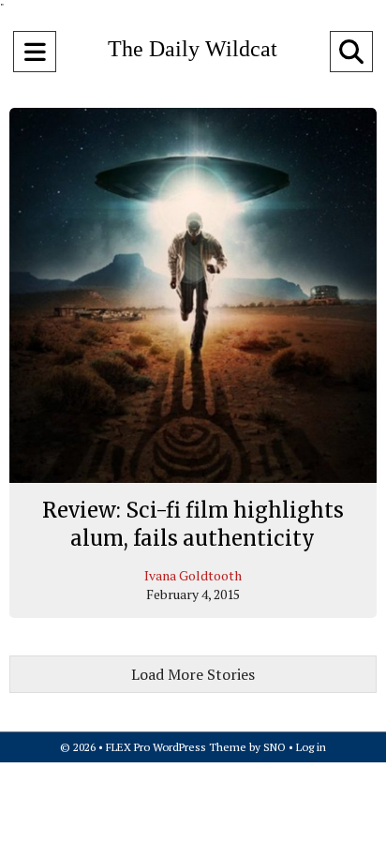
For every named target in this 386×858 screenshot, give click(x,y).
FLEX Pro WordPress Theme (176, 747)
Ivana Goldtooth (193, 575)
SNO (274, 747)
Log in (311, 747)
